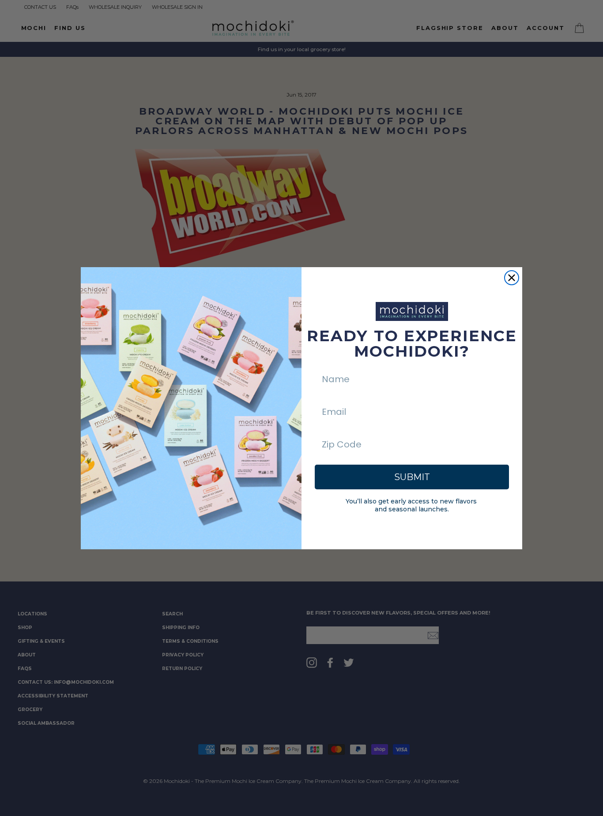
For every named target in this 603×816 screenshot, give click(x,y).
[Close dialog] (512, 278)
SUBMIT (412, 477)
